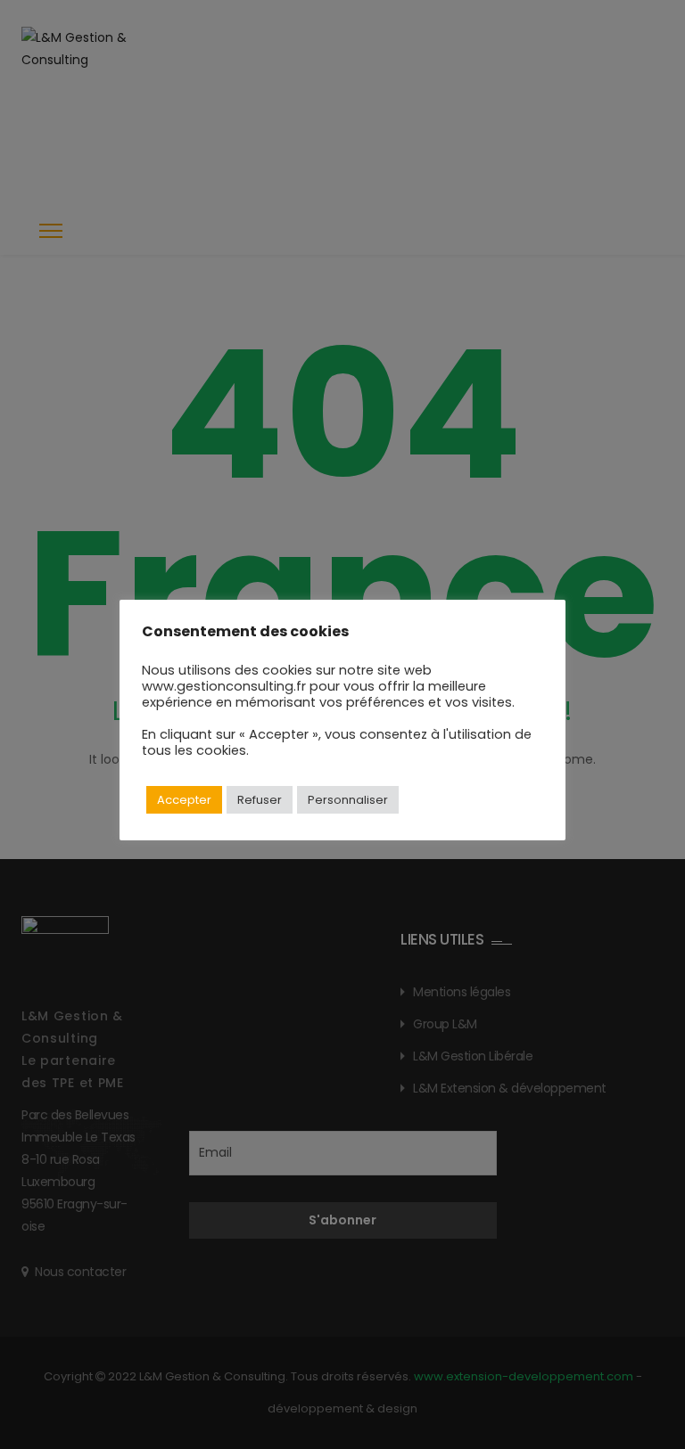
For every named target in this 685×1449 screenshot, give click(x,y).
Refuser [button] (259, 799)
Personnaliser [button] (348, 799)
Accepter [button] (184, 799)
